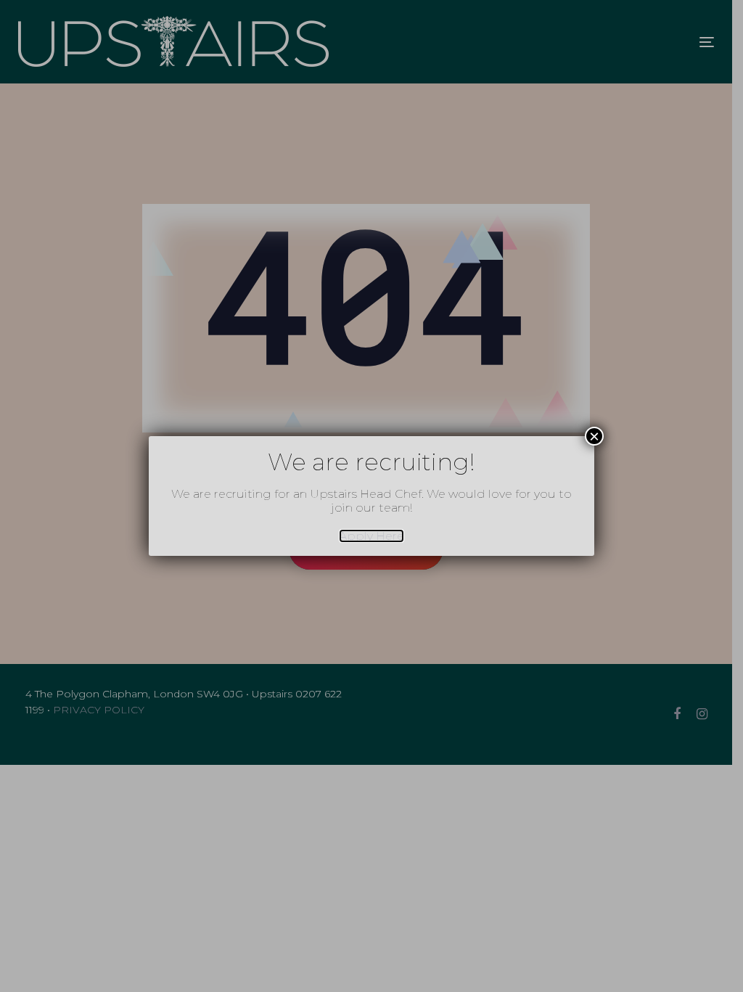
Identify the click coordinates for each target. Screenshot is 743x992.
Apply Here (371, 536)
